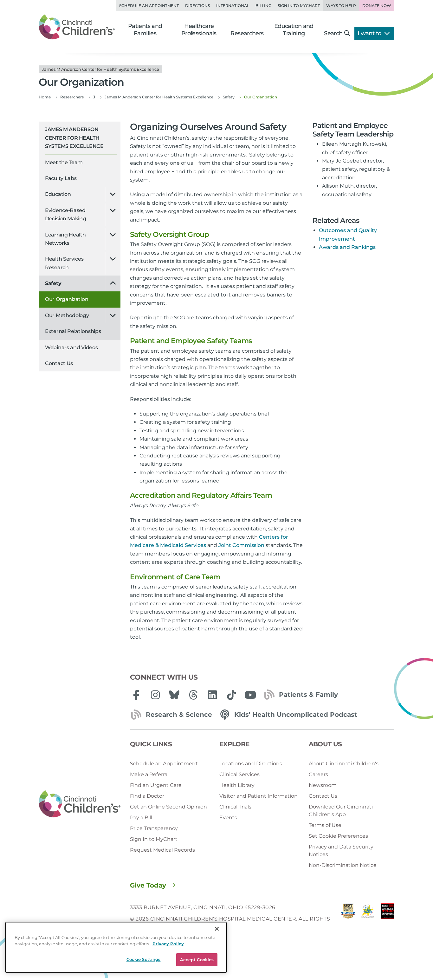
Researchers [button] (246, 33)
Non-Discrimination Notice (343, 865)
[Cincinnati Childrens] (79, 804)
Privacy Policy (168, 943)
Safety (53, 283)
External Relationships (73, 331)
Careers (318, 774)
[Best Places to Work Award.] (367, 919)
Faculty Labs (60, 178)
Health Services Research (64, 263)
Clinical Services (239, 774)
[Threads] (193, 695)
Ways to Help (341, 5)
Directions (197, 5)
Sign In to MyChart (154, 839)
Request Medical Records (162, 850)
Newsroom (323, 785)
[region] (116, 947)
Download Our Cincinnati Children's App (341, 810)
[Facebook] (136, 695)
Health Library (237, 785)
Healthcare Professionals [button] (199, 30)
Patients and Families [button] (145, 30)
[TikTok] (231, 695)
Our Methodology (67, 315)
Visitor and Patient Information (258, 796)
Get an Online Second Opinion (168, 807)
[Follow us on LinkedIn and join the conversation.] (212, 695)
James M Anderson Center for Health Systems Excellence (74, 137)
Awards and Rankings (347, 247)
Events (228, 818)
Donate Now (376, 5)
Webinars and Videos (71, 347)
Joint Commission (241, 545)
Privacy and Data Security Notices (341, 850)
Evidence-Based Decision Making (65, 214)
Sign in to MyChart (299, 5)
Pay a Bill (141, 818)
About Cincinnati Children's (343, 764)
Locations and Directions (250, 764)
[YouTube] (250, 695)
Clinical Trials (235, 807)
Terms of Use (325, 825)
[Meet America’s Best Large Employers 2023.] (387, 919)
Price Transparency (154, 828)
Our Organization (66, 299)
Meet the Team (64, 162)
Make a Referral (149, 774)
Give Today (148, 885)
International (232, 5)
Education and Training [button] (293, 30)
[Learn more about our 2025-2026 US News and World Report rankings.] (348, 919)
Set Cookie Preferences (338, 836)
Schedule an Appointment (149, 5)
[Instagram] (155, 695)
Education (58, 194)
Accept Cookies (197, 959)
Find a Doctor (147, 796)
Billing (263, 5)
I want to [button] (370, 33)
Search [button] (333, 33)
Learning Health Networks (65, 239)
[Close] (217, 929)
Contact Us (59, 363)
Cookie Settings (143, 959)
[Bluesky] (174, 695)
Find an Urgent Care (156, 785)
